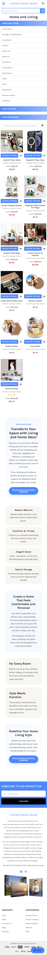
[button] (42, 125)
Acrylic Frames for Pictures (35, 254)
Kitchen (5, 45)
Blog (4, 927)
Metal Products (32, 923)
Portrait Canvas (11, 389)
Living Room (7, 40)
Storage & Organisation (12, 34)
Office (4, 79)
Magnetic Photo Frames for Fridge (35, 206)
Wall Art (29, 927)
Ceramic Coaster (35, 301)
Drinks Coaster (12, 346)
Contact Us (6, 923)
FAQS (4, 919)
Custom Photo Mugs (11, 253)
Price (4, 915)
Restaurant (7, 90)
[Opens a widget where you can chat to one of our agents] (37, 950)
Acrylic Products (32, 919)
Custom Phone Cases (12, 160)
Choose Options (9, 155)
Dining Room (7, 68)
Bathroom (6, 51)
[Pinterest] (26, 872)
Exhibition (6, 101)
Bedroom (6, 57)
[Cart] (43, 3)
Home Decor (7, 29)
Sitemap (5, 931)
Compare (21, 156)
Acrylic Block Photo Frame (12, 301)
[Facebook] (21, 872)
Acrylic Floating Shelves (12, 205)
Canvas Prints (31, 915)
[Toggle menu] (3, 3)
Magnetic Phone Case (35, 160)
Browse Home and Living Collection (24, 491)
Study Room (7, 73)
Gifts (27, 931)
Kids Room (6, 62)
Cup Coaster (35, 346)
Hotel (4, 84)
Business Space (8, 95)
